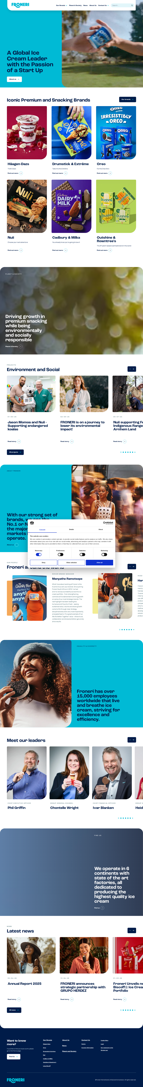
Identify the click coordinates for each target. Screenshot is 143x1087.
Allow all (99, 562)
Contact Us (86, 1040)
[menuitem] (62, 5)
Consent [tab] (42, 530)
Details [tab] (71, 529)
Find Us (84, 1044)
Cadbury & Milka (48, 1058)
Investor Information (87, 1047)
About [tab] (101, 529)
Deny (43, 562)
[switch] (60, 554)
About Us (65, 1040)
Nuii (44, 1055)
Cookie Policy (104, 1040)
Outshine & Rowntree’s (49, 1062)
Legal (102, 1044)
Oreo (44, 1047)
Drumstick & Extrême (49, 1051)
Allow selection (71, 562)
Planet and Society (69, 1051)
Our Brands (47, 1040)
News (64, 1046)
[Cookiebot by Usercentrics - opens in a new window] (104, 523)
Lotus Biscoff (46, 1066)
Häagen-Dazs (46, 1044)
